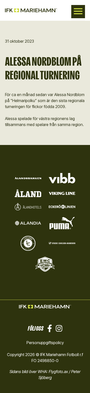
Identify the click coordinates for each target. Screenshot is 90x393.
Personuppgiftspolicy (45, 342)
